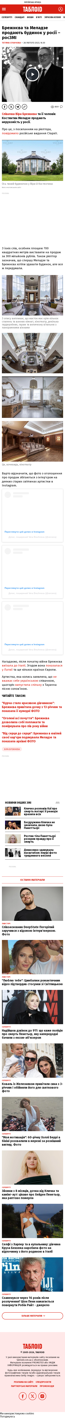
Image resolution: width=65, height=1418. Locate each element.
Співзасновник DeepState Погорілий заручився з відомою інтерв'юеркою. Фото (29, 930)
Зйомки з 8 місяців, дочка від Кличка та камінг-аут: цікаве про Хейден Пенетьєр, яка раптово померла (31, 1194)
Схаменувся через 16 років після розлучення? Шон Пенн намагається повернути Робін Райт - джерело (28, 1301)
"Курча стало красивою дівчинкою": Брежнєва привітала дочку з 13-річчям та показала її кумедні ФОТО (32, 707)
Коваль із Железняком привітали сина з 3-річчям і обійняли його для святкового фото (32, 1087)
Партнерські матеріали (24, 1386)
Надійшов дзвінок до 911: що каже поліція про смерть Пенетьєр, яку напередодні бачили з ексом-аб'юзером (32, 1034)
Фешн (30, 17)
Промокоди (47, 1386)
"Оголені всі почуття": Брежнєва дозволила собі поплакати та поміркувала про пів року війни (25, 722)
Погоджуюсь (7, 1416)
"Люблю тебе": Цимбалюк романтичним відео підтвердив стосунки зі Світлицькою (32, 982)
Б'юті (39, 17)
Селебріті (7, 17)
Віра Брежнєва (12, 749)
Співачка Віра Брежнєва (19, 114)
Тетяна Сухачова (11, 43)
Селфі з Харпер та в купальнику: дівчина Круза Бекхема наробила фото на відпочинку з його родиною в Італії (31, 1247)
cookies (29, 1413)
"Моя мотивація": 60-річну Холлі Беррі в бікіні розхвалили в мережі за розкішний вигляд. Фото (31, 1141)
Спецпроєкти (43, 1382)
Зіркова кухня (52, 17)
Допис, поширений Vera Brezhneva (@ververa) (32, 537)
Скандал (19, 17)
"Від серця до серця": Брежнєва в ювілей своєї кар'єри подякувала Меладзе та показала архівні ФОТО (31, 737)
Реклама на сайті (23, 1382)
